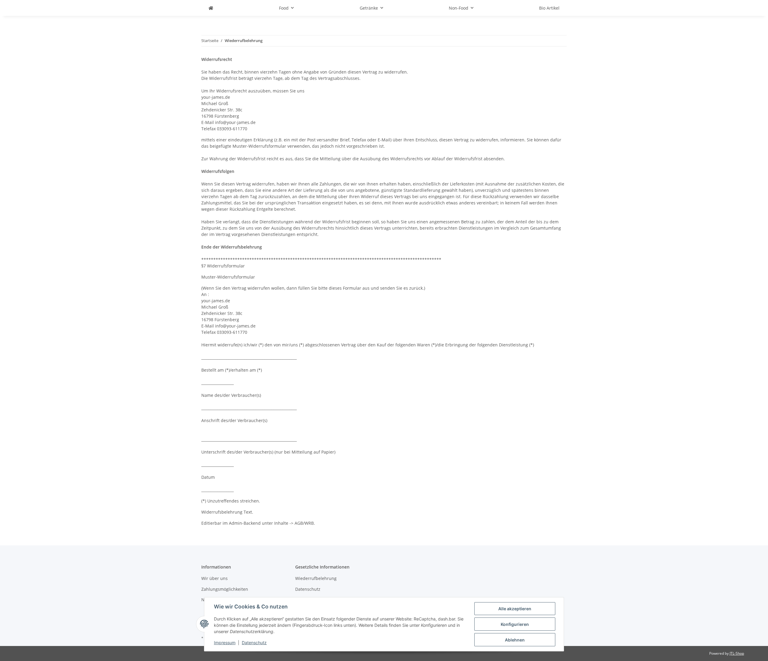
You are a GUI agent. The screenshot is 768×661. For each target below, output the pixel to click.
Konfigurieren (515, 624)
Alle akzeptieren (514, 608)
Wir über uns (214, 578)
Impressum (225, 642)
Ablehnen (515, 639)
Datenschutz (254, 642)
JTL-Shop (737, 653)
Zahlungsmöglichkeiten (224, 589)
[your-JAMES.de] (210, 8)
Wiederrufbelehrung (316, 578)
